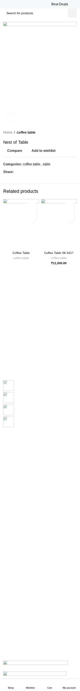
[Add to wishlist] (31, 206)
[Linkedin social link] (31, 172)
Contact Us (10, 513)
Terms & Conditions (16, 505)
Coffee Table (21, 253)
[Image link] (35, 663)
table (46, 164)
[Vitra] (21, 367)
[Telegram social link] (35, 172)
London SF (10, 447)
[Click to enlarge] (11, 117)
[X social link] (21, 172)
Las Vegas (10, 476)
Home (7, 132)
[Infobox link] (40, 386)
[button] (69, 217)
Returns (8, 498)
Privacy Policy (12, 491)
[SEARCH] (72, 13)
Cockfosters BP (13, 454)
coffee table (26, 132)
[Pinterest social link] (26, 172)
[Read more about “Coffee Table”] (31, 217)
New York (9, 439)
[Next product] (75, 132)
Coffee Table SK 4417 (59, 253)
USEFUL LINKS (14, 483)
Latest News (11, 520)
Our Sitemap (11, 527)
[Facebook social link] (16, 172)
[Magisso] (58, 367)
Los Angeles (11, 461)
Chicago (8, 469)
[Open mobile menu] (5, 4)
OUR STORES (13, 432)
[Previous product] (66, 132)
